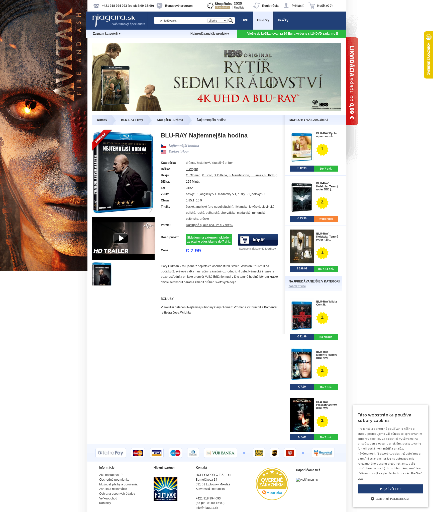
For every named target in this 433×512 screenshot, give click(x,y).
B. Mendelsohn (239, 175)
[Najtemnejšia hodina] (102, 284)
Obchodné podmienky (114, 479)
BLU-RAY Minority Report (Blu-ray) (326, 354)
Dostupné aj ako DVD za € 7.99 (209, 225)
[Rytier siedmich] (216, 109)
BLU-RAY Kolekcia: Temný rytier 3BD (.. (327, 186)
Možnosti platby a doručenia (118, 484)
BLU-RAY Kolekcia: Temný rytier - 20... (327, 236)
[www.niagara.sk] (119, 27)
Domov (102, 120)
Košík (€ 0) (325, 6)
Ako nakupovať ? (111, 475)
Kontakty (105, 503)
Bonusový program (179, 6)
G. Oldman (193, 175)
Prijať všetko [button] (390, 489)
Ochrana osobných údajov (117, 493)
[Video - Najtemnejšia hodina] (123, 258)
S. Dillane (220, 175)
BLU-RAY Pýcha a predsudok (326, 135)
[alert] (390, 456)
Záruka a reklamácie (113, 489)
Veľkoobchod (108, 498)
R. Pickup (270, 175)
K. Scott (207, 175)
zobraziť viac (297, 285)
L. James (257, 175)
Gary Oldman (170, 266)
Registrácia (270, 6)
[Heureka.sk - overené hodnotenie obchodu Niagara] (272, 499)
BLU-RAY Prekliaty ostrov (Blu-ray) (326, 404)
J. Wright (192, 169)
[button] (390, 498)
